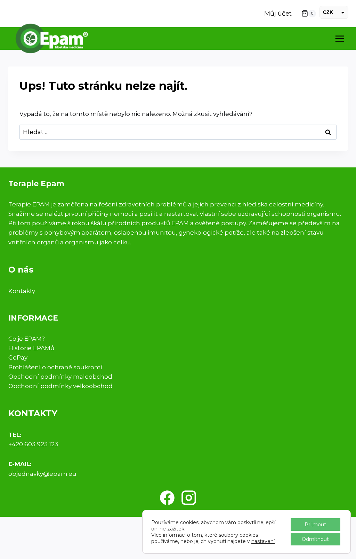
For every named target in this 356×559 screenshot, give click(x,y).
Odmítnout (315, 539)
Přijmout (315, 524)
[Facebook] (167, 497)
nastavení (263, 541)
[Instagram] (188, 497)
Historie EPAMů (31, 348)
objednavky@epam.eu (42, 473)
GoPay (17, 357)
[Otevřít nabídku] (339, 38)
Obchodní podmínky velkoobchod (60, 386)
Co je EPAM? (26, 338)
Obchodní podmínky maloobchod (60, 376)
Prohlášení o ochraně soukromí (55, 367)
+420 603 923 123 (33, 444)
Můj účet (278, 13)
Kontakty (21, 291)
